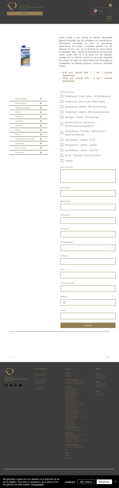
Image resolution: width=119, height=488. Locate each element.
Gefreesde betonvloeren (70, 393)
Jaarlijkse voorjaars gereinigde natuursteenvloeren (76, 440)
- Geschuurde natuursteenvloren (72, 438)
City (63, 269)
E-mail (64, 310)
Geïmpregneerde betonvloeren (72, 395)
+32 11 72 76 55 (38, 380)
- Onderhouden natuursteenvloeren (73, 441)
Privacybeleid (37, 484)
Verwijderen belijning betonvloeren (72, 427)
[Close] (115, 482)
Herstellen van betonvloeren (71, 413)
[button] (110, 4)
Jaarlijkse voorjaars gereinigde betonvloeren (74, 416)
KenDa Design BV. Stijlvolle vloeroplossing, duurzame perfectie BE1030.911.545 (16, 379)
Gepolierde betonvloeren (70, 396)
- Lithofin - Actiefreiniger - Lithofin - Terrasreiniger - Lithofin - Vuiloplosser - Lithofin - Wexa (100, 384)
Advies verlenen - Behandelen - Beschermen (68, 375)
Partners (66, 455)
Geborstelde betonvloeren (71, 390)
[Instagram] (6, 385)
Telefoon (64, 297)
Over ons (67, 372)
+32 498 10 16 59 (38, 381)
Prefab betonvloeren (69, 420)
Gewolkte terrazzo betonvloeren (72, 410)
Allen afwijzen (86, 481)
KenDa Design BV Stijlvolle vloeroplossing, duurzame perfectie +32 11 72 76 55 (32, 7)
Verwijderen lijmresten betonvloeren (73, 428)
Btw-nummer (66, 188)
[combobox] (88, 248)
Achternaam (66, 215)
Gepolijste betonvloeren (70, 397)
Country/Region (67, 242)
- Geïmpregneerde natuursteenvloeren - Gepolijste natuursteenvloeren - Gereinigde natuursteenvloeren (73, 435)
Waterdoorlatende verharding (75, 446)
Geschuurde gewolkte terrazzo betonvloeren (75, 403)
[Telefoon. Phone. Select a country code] (65, 302)
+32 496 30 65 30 (38, 383)
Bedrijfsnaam (66, 201)
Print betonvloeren (69, 421)
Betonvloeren (68, 386)
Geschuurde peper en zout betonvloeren (74, 405)
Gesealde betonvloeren (70, 407)
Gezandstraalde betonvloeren (72, 412)
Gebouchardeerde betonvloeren (72, 392)
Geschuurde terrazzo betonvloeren (73, 406)
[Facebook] (10, 385)
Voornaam (65, 228)
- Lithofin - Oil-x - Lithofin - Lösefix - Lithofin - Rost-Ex (99, 393)
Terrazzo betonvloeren (70, 424)
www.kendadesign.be (39, 389)
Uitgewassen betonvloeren (71, 426)
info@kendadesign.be (39, 387)
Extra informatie (67, 167)
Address (64, 256)
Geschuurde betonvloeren (71, 402)
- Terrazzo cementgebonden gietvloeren (74, 383)
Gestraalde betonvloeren (70, 409)
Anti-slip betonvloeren (70, 388)
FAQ (66, 449)
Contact (66, 458)
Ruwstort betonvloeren (70, 423)
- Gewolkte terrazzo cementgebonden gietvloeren (76, 382)
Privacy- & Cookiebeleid (10, 474)
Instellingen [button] (70, 481)
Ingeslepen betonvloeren (70, 414)
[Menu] (109, 18)
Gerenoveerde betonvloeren (71, 400)
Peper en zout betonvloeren (71, 419)
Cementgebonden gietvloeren (71, 379)
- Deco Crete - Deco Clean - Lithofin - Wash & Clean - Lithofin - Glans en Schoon (101, 376)
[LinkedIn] (15, 385)
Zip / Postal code (68, 283)
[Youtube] (20, 385)
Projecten (67, 452)
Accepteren (104, 481)
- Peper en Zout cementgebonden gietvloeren (75, 381)
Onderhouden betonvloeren (71, 417)
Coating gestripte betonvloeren (72, 389)
